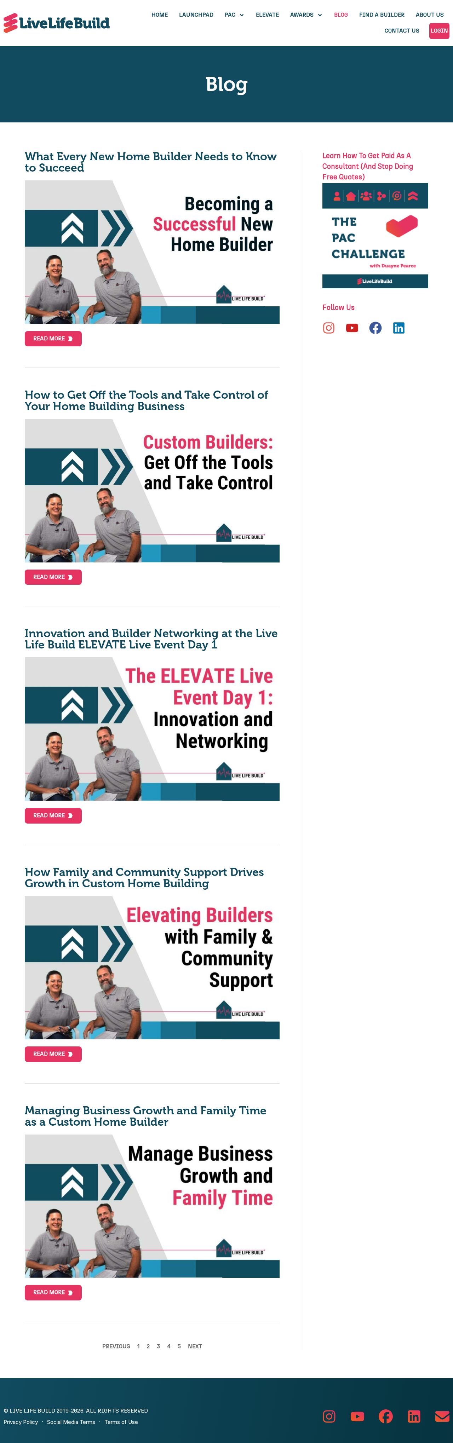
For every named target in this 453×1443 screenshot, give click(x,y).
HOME (159, 15)
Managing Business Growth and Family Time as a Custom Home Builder (145, 1116)
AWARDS (302, 15)
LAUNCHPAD (196, 15)
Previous (116, 1346)
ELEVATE (267, 15)
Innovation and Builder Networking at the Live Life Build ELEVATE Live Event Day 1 (151, 639)
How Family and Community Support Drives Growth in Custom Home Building (144, 877)
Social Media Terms (71, 1422)
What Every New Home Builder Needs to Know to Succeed (151, 162)
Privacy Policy (21, 1422)
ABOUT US (430, 15)
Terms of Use (121, 1422)
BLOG (341, 15)
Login (439, 31)
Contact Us (402, 31)
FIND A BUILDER (382, 15)
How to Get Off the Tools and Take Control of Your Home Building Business (146, 400)
